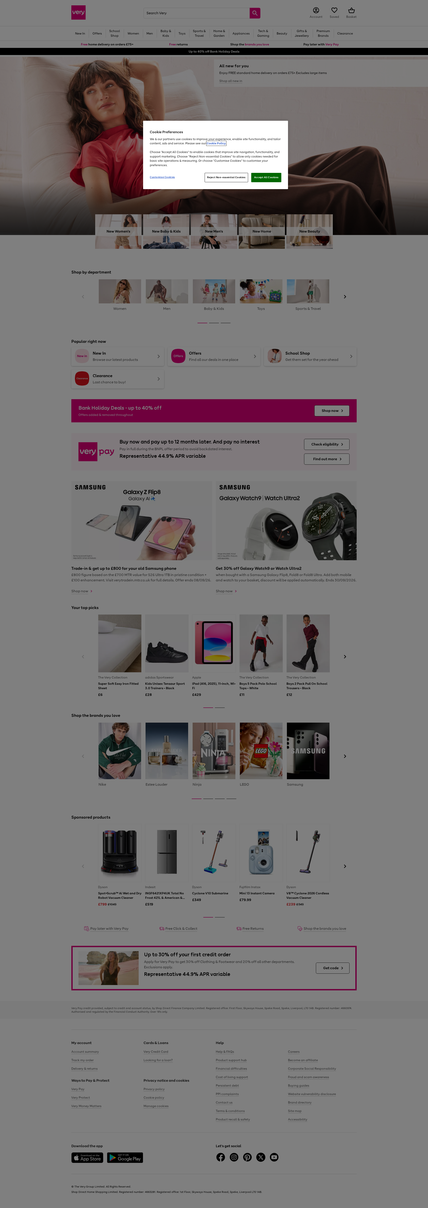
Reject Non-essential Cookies (226, 177)
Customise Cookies (162, 177)
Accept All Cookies (266, 177)
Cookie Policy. (216, 143)
